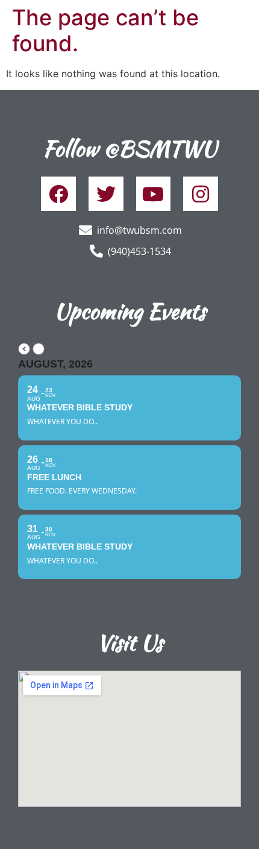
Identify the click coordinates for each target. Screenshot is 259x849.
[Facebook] (58, 194)
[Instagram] (200, 194)
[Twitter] (106, 194)
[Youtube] (153, 194)
